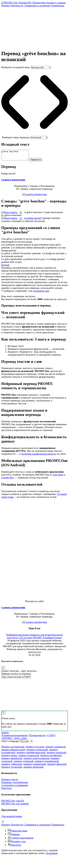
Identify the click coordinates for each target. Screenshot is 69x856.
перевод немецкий (55, 746)
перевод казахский (28, 755)
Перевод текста (9, 779)
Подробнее (52, 853)
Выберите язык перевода (15, 137)
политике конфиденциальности (38, 453)
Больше (5, 265)
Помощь (15, 834)
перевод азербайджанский (31, 752)
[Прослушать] (9, 212)
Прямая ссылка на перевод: (16, 673)
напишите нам (41, 291)
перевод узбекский (11, 764)
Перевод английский (12, 746)
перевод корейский (11, 758)
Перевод (6, 5)
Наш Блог (16, 844)
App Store (58, 474)
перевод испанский (37, 749)
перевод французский (13, 749)
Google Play (7, 477)
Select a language (10, 741)
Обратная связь (19, 830)
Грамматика (57, 5)
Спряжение (37, 5)
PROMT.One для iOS (12, 800)
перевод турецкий (24, 761)
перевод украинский (34, 764)
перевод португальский (36, 758)
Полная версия (37, 735)
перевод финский (56, 764)
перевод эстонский (11, 767)
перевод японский (33, 767)
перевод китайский (50, 755)
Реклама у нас (18, 841)
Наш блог (6, 788)
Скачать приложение (22, 837)
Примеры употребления (14, 782)
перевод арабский (56, 752)
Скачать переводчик (13, 179)
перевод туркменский (47, 761)
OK (3, 850)
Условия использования (14, 735)
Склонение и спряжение (14, 785)
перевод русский (35, 746)
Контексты (17, 5)
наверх (5, 732)
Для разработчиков (11, 816)
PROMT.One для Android (15, 803)
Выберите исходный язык (15, 67)
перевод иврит (9, 755)
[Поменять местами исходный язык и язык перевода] (34, 134)
